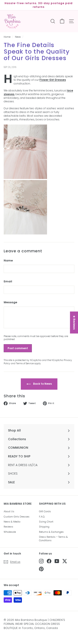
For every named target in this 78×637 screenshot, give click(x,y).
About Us (9, 511)
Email (8, 281)
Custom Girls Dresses (16, 516)
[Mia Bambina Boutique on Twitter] (64, 561)
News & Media (12, 521)
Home (7, 37)
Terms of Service (25, 363)
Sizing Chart (46, 521)
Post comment (18, 348)
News (18, 37)
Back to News (42, 384)
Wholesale (10, 532)
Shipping (44, 526)
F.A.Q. (42, 516)
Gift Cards (45, 511)
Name (8, 261)
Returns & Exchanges (51, 532)
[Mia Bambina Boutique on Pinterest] (41, 569)
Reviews (8, 526)
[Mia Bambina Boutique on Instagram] (41, 561)
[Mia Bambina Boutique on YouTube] (57, 561)
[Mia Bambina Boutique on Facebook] (49, 561)
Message (10, 302)
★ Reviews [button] (74, 322)
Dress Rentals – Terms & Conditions (53, 538)
